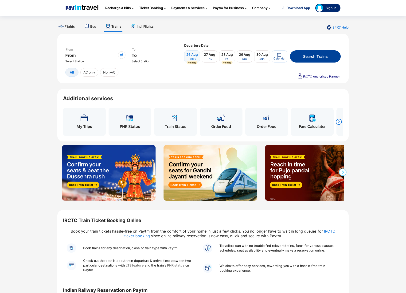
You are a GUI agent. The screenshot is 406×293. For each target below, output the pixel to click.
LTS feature (135, 265)
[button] (279, 56)
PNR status (175, 265)
